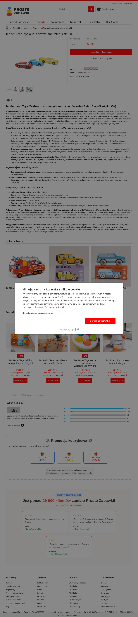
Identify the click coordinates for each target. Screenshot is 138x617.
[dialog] (69, 308)
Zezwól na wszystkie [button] (100, 321)
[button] (38, 312)
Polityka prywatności (54, 307)
